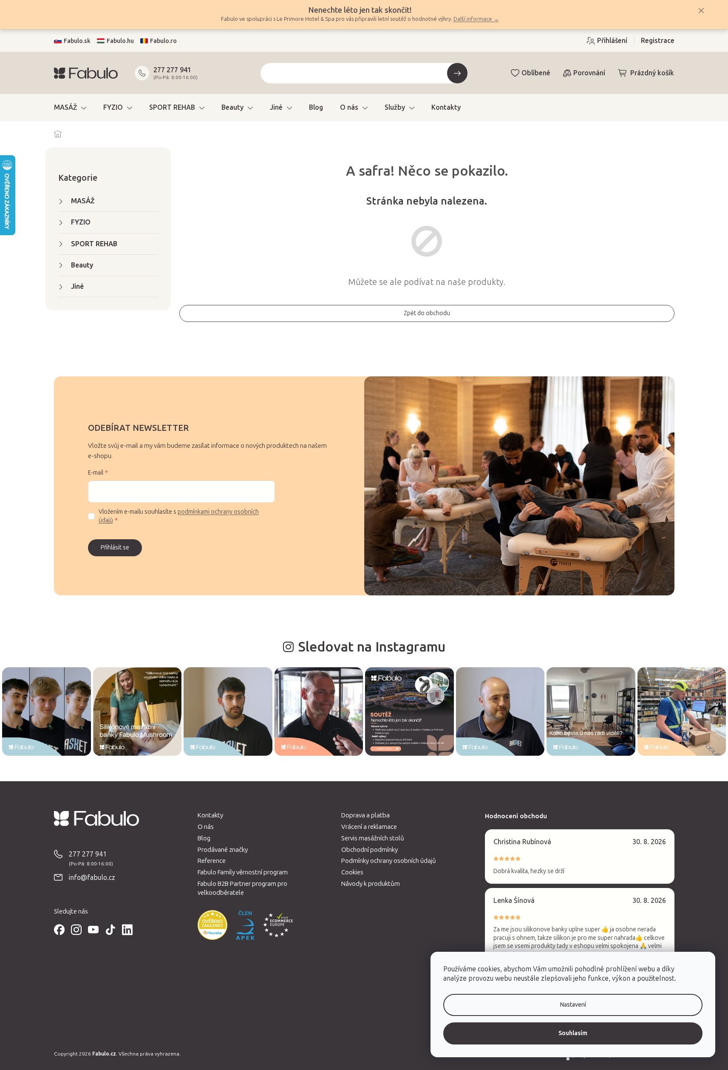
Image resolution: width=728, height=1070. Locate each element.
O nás (206, 827)
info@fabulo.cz (92, 878)
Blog (204, 838)
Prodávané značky (223, 850)
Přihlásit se (115, 547)
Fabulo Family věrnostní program (243, 872)
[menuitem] (70, 107)
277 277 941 (172, 70)
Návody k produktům (370, 884)
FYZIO (81, 222)
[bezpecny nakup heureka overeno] (212, 925)
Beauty (82, 265)
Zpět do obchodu (427, 313)
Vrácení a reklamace (369, 827)
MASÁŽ (83, 201)
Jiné (77, 286)
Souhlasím (572, 1033)
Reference (212, 861)
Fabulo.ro (163, 41)
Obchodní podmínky (369, 850)
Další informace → (476, 19)
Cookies (352, 872)
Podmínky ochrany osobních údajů (388, 861)
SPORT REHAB (94, 244)
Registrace (657, 41)
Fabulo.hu (120, 41)
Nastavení (573, 1004)
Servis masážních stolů (372, 838)
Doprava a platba (365, 815)
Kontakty (210, 815)
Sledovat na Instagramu (371, 647)
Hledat (457, 73)
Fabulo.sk (77, 41)
